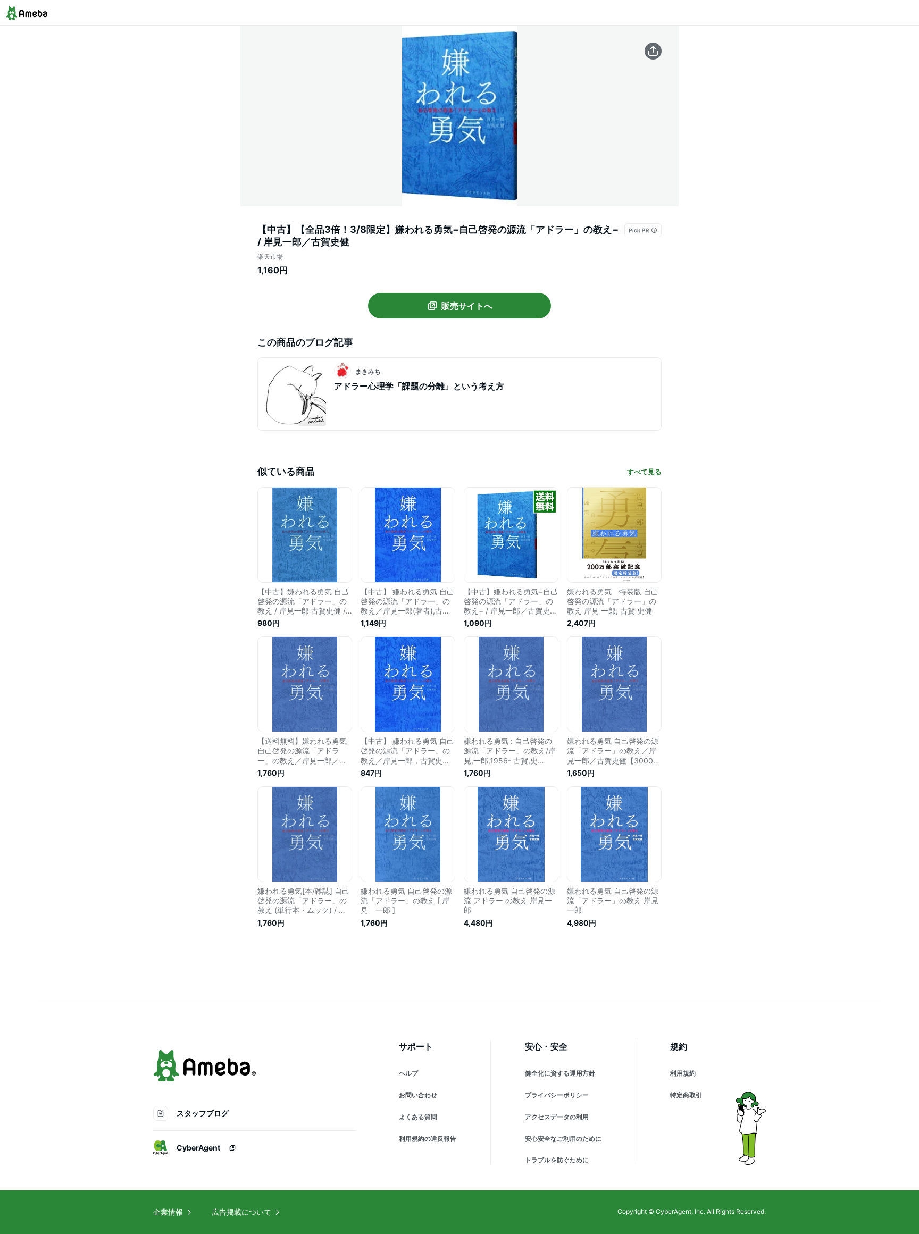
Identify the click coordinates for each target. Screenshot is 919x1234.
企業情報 (168, 1211)
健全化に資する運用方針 (560, 1073)
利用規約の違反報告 (427, 1139)
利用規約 (683, 1073)
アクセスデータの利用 (557, 1117)
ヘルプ (408, 1073)
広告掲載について (241, 1211)
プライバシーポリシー (557, 1095)
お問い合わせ (418, 1095)
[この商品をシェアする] (653, 51)
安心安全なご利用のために (563, 1139)
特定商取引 (686, 1095)
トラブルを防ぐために (557, 1160)
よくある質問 (418, 1117)
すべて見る (644, 471)
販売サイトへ (466, 305)
